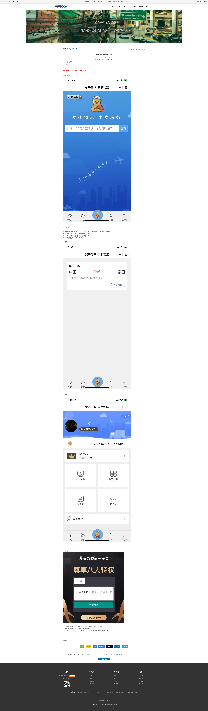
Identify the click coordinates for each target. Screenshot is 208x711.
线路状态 (134, 6)
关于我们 (148, 6)
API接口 (116, 675)
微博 (95, 646)
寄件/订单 (126, 6)
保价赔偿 (116, 681)
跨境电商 (116, 684)
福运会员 (116, 678)
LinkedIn (117, 646)
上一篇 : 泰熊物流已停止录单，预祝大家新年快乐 (77, 654)
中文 (198, 1)
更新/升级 (142, 49)
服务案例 (141, 6)
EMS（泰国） (110, 692)
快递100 (80, 692)
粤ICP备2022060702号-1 (104, 700)
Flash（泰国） (88, 692)
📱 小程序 (15, 1)
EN (202, 1)
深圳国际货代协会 (132, 692)
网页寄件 (91, 678)
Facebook (101, 646)
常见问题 (141, 684)
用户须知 (141, 675)
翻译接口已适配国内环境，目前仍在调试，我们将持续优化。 (116, 1)
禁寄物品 (141, 681)
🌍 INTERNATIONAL (6, 1)
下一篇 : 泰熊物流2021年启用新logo (113, 654)
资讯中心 (138, 49)
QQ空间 (89, 646)
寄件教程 (91, 684)
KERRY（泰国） (120, 692)
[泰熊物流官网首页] (61, 6)
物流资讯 (119, 6)
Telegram (125, 646)
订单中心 (91, 675)
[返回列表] (104, 659)
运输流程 (141, 678)
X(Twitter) (109, 646)
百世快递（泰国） (99, 692)
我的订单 (91, 681)
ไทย (206, 1)
